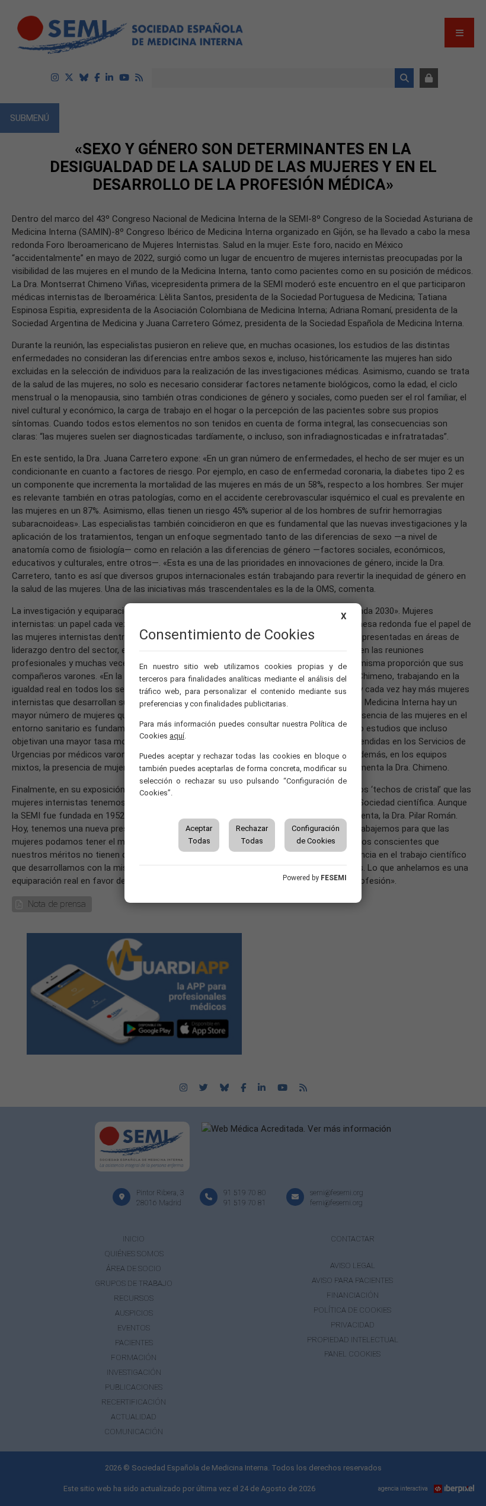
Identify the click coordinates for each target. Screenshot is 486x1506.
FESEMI (334, 878)
